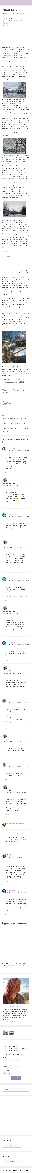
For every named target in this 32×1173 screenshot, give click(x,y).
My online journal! (11, 416)
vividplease (11, 642)
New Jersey (14, 418)
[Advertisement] (16, 1115)
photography (6, 421)
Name (4, 1063)
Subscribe (16, 1078)
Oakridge (23, 418)
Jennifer (10, 700)
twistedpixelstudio (14, 448)
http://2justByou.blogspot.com (16, 596)
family (6, 418)
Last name (6, 1070)
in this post (9, 235)
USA (13, 421)
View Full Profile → (9, 1021)
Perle (9, 514)
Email (5, 1057)
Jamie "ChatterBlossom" (15, 823)
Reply (6, 472)
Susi (8, 764)
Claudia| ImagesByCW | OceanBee (13, 1006)
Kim (8, 578)
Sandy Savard (11, 890)
